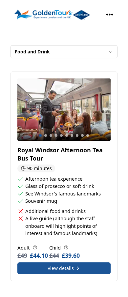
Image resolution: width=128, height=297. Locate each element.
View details (61, 268)
